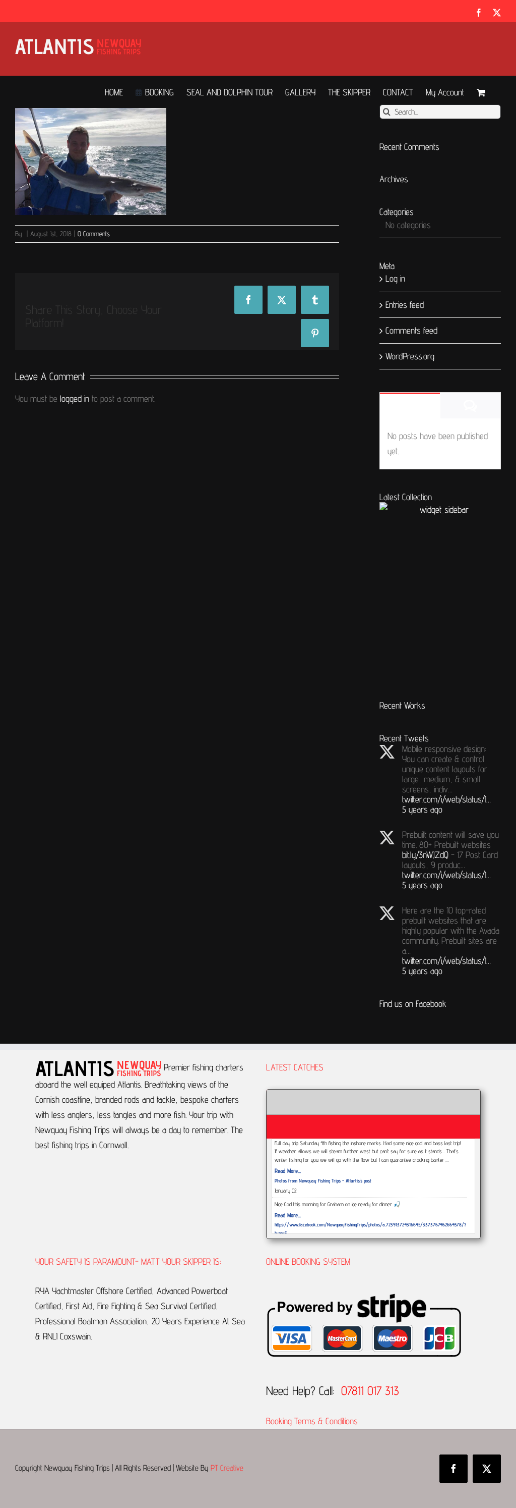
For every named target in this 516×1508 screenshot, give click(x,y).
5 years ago (422, 809)
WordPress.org (409, 356)
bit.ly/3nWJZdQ (425, 854)
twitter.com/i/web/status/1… (446, 799)
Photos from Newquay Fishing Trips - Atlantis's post (323, 1180)
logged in (74, 398)
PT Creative (227, 1468)
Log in (395, 278)
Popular (410, 406)
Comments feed (411, 330)
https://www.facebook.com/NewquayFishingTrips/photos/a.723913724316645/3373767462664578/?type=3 (369, 1228)
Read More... (288, 1170)
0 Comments (94, 234)
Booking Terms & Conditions (313, 1421)
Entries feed (404, 304)
